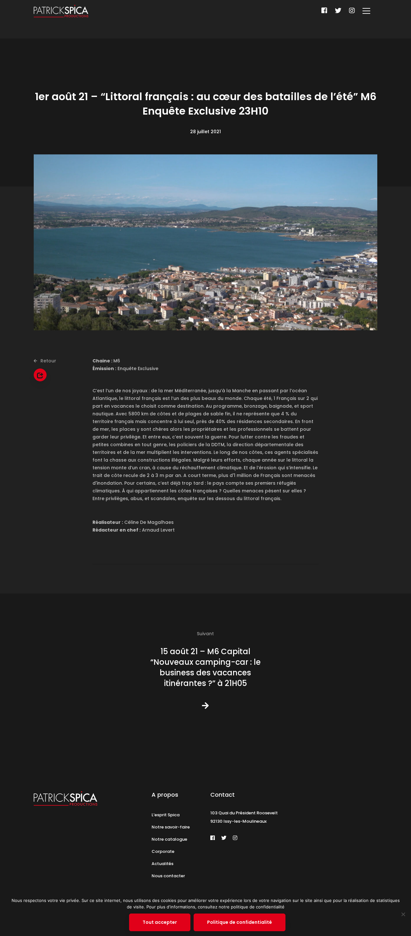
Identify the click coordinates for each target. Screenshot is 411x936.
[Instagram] (352, 10)
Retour (47, 361)
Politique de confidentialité (239, 922)
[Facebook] (324, 10)
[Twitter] (338, 10)
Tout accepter (160, 922)
